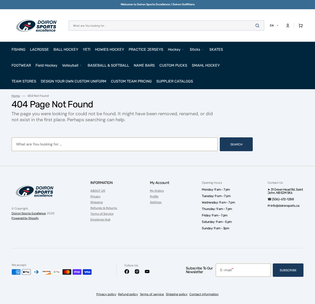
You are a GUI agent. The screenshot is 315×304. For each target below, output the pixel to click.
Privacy (95, 196)
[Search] (258, 26)
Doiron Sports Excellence (29, 213)
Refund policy (128, 294)
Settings (156, 202)
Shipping (96, 202)
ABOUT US (97, 190)
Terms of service (152, 294)
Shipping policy (176, 294)
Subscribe (288, 270)
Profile (154, 196)
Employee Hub (100, 219)
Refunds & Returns (103, 208)
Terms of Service (101, 213)
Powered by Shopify (25, 218)
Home (16, 96)
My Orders (157, 190)
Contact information (204, 294)
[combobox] (166, 25)
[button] (288, 26)
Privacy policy (106, 294)
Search (236, 144)
